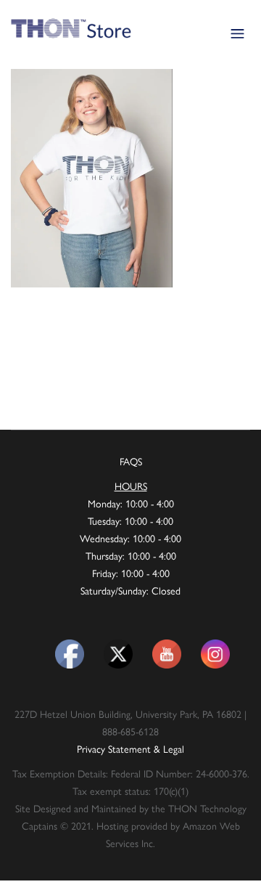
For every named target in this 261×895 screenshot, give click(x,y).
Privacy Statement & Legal (130, 748)
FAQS (131, 461)
